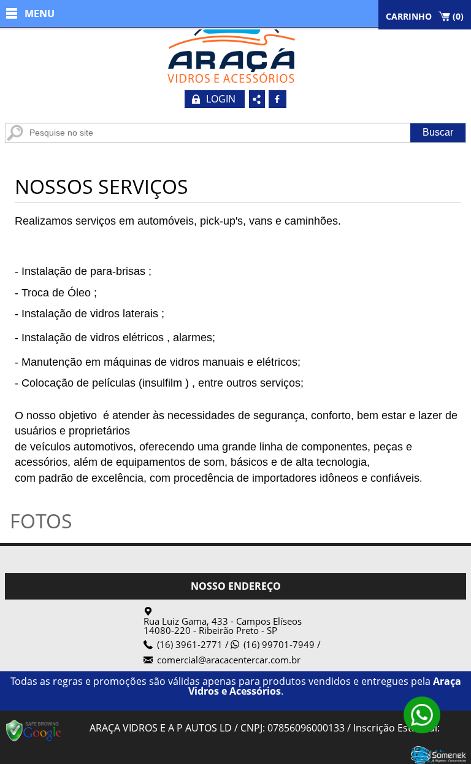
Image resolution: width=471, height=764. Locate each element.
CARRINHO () (425, 16)
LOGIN (221, 99)
